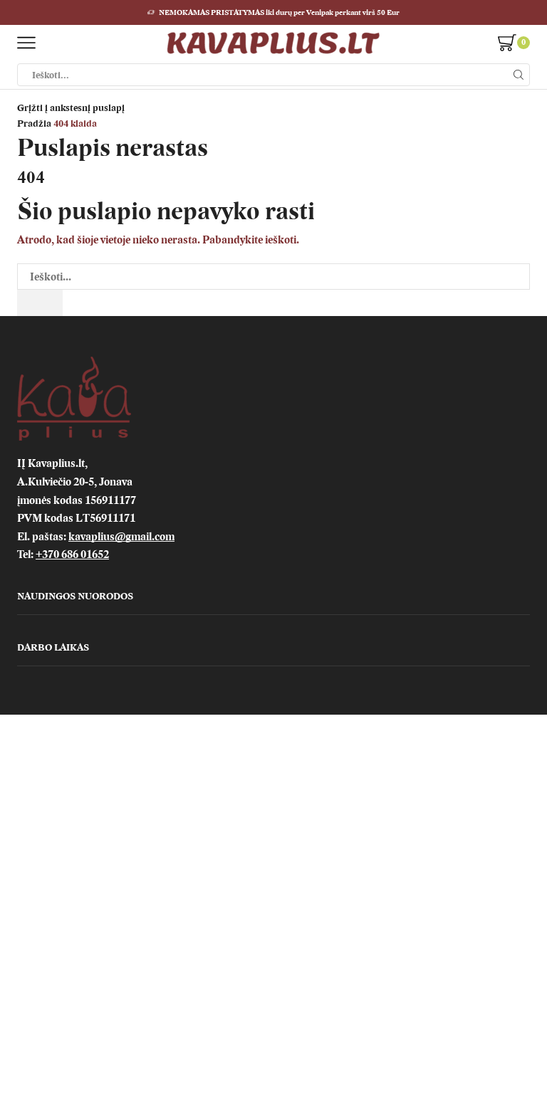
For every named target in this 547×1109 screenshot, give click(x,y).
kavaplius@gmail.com (121, 536)
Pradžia (34, 123)
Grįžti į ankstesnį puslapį (71, 108)
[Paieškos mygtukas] (518, 74)
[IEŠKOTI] (40, 303)
